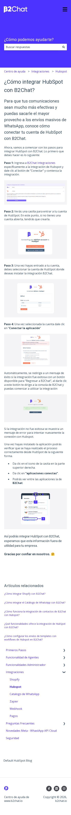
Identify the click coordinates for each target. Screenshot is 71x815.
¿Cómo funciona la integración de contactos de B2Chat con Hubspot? (35, 613)
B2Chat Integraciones (41, 163)
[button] (64, 650)
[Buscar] (63, 47)
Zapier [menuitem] (14, 701)
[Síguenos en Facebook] (49, 788)
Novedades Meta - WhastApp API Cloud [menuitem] (31, 731)
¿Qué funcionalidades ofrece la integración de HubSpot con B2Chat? (34, 625)
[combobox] (32, 47)
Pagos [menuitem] (14, 716)
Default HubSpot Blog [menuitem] (17, 760)
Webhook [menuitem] (16, 709)
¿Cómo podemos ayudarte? (29, 39)
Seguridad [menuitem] (12, 738)
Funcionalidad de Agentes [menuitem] (22, 657)
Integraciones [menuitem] (15, 672)
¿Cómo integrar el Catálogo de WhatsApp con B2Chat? (34, 602)
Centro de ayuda (14, 71)
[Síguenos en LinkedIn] (56, 788)
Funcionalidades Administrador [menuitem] (26, 665)
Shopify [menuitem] (14, 679)
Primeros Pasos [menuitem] (16, 650)
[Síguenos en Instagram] (64, 788)
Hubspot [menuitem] (15, 687)
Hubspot (61, 71)
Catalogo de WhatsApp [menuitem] (24, 694)
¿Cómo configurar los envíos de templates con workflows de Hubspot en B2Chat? (30, 637)
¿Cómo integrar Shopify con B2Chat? (24, 593)
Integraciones (40, 71)
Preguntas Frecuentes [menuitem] (20, 723)
